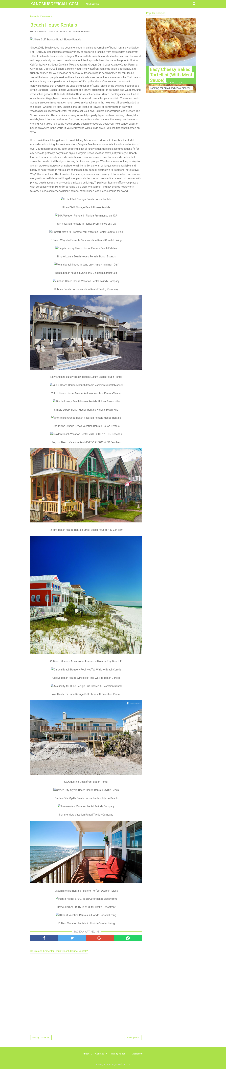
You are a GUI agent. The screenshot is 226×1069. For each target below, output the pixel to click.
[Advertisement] (171, 160)
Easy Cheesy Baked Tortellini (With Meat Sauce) (171, 75)
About (86, 1053)
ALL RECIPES (92, 4)
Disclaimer (137, 1053)
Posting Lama (133, 1037)
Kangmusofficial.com (54, 3)
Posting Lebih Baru (40, 1037)
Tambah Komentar (81, 31)
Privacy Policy (117, 1053)
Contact (99, 1053)
